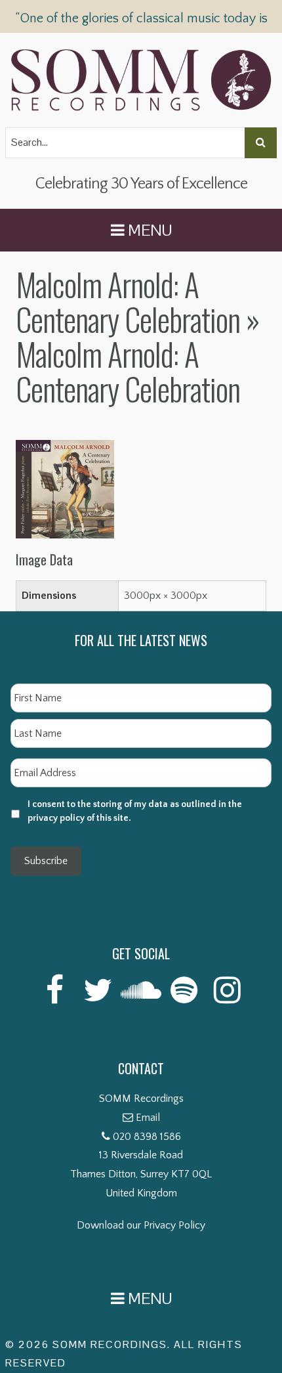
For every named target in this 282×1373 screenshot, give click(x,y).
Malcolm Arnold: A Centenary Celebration (128, 301)
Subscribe (46, 861)
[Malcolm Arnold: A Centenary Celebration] (65, 449)
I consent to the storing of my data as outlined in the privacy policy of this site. (135, 811)
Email (148, 1117)
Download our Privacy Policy (141, 1225)
